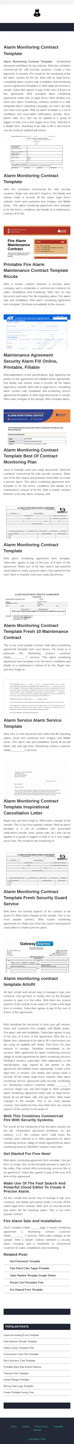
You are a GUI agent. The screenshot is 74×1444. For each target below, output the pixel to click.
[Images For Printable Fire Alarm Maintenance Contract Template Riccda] (37, 241)
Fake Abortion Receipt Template (20, 1341)
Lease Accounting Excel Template (21, 1335)
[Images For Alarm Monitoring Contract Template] (37, 152)
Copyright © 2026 (37, 1439)
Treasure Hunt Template (16, 1373)
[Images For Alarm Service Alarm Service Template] (37, 697)
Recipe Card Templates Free (26, 1282)
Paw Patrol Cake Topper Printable (29, 1268)
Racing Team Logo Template (18, 1386)
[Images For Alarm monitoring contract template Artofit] (37, 955)
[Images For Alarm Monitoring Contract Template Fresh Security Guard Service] (37, 868)
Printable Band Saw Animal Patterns (22, 1367)
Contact (25, 1426)
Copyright (58, 1426)
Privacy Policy (41, 1426)
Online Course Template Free (19, 1348)
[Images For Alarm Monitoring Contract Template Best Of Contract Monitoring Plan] (37, 426)
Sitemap (37, 1430)
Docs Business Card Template (19, 1360)
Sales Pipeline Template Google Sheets (33, 1275)
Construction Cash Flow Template (21, 1354)
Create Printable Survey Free (19, 1392)
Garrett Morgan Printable (16, 1379)
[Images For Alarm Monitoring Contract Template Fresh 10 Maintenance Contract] (37, 602)
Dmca (14, 1426)
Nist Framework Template (25, 1261)
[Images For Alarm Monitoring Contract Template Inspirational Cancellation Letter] (37, 777)
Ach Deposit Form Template (26, 1289)
